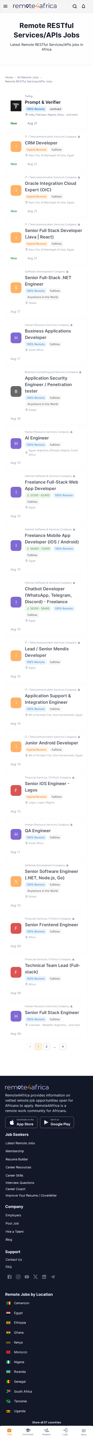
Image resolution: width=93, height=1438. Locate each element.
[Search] (74, 6)
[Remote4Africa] (26, 1090)
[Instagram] (18, 1277)
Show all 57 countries (46, 1422)
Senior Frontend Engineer (51, 924)
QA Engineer (38, 830)
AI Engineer (37, 438)
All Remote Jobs (28, 77)
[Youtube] (26, 1277)
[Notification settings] (83, 6)
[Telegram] (52, 1277)
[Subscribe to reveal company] (78, 137)
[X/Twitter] (35, 1277)
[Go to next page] (62, 1046)
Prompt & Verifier (43, 102)
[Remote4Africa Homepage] (34, 8)
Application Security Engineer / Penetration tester (48, 385)
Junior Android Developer (51, 742)
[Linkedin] (44, 1277)
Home (9, 77)
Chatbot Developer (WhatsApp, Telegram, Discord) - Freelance (48, 595)
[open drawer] (5, 6)
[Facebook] (9, 1277)
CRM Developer (41, 142)
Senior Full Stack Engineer (52, 1012)
